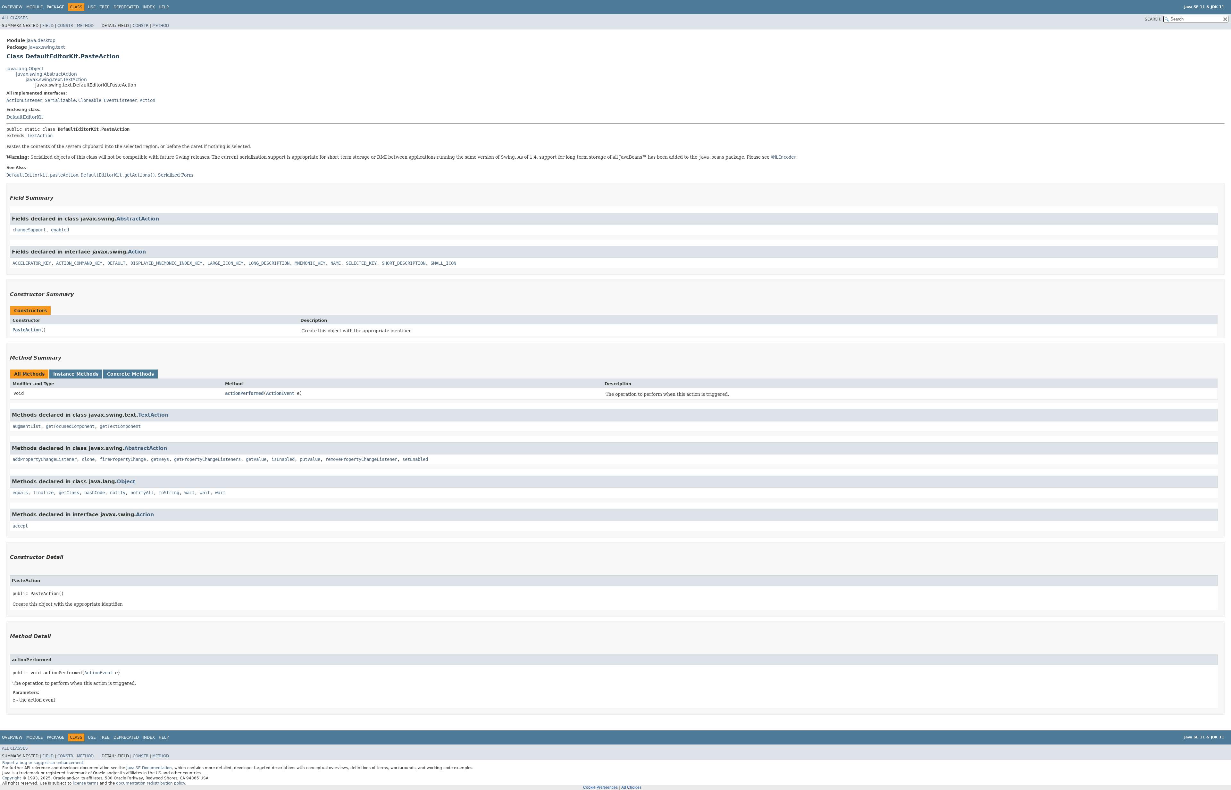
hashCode (94, 492)
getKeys (160, 459)
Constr (65, 25)
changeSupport (29, 229)
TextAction (40, 135)
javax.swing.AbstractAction (46, 74)
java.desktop (41, 40)
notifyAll (142, 492)
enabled (60, 229)
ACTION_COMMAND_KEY (79, 263)
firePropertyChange (123, 459)
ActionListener (24, 100)
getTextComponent (120, 426)
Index (149, 7)
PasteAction (27, 329)
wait (189, 492)
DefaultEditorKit (24, 117)
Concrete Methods (130, 374)
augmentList (27, 426)
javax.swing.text (47, 47)
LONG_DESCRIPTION (268, 263)
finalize (43, 492)
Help (164, 7)
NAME (336, 263)
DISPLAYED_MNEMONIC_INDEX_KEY (166, 263)
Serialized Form (175, 175)
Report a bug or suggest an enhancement (42, 763)
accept (20, 525)
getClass (69, 492)
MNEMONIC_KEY (310, 263)
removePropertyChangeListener (361, 459)
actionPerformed (244, 393)
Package (55, 7)
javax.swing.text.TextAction (56, 79)
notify (117, 492)
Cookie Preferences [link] (600, 787)
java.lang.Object (24, 68)
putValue (310, 459)
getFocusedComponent (70, 426)
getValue (256, 459)
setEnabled (415, 459)
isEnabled (283, 459)
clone (88, 459)
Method (85, 25)
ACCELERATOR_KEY (32, 263)
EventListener (120, 100)
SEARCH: (1153, 19)
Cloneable (89, 100)
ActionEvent (280, 393)
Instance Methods (75, 374)
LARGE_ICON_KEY (225, 263)
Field (48, 25)
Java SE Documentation (149, 768)
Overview (12, 7)
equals (20, 492)
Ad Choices (631, 787)
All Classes (15, 18)
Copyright (11, 778)
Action (147, 100)
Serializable (60, 100)
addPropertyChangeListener (45, 459)
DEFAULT (116, 263)
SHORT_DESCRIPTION (403, 263)
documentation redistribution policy (150, 783)
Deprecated (126, 7)
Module (34, 7)
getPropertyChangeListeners (207, 459)
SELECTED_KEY (361, 263)
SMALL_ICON (443, 263)
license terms (85, 783)
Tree (105, 7)
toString (169, 492)
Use (92, 7)
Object (126, 481)
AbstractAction (137, 219)
